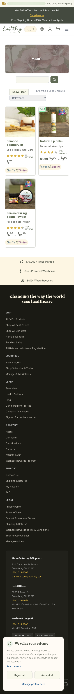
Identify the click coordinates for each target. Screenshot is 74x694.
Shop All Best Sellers (17, 325)
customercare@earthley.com (27, 576)
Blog (8, 399)
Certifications (13, 443)
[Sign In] (50, 29)
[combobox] (30, 29)
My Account (12, 486)
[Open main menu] (66, 29)
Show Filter (19, 91)
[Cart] (58, 29)
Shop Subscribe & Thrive (19, 368)
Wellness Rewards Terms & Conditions (27, 529)
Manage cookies (15, 541)
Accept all (47, 675)
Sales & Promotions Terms (20, 518)
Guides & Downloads (17, 411)
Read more (13, 666)
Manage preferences (33, 684)
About (9, 431)
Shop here (37, 15)
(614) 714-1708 (20, 572)
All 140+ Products (16, 319)
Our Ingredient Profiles (18, 405)
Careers (10, 449)
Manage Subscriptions (18, 374)
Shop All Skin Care (16, 330)
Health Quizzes (14, 394)
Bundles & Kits (14, 342)
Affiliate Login (13, 454)
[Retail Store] (42, 29)
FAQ (8, 492)
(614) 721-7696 (20, 600)
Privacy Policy (13, 506)
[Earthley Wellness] (12, 29)
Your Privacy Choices (17, 535)
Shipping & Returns (16, 480)
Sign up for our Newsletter (21, 417)
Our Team (11, 437)
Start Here (11, 388)
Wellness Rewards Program (21, 460)
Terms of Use (13, 512)
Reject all (19, 675)
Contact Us (12, 475)
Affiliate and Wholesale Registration (26, 348)
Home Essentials (15, 336)
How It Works (13, 362)
